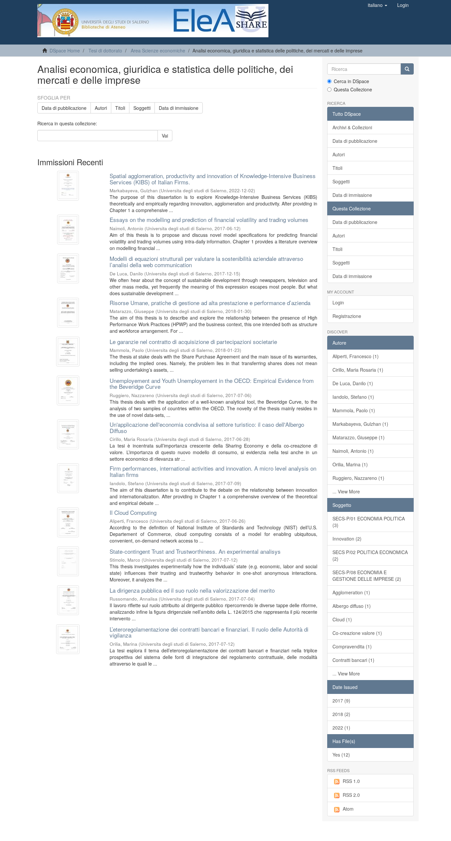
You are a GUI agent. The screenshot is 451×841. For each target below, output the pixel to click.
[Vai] (407, 69)
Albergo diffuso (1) (351, 606)
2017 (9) (341, 700)
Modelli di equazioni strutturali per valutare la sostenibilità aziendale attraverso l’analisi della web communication (206, 261)
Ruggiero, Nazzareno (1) (358, 478)
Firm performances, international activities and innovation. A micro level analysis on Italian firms (213, 471)
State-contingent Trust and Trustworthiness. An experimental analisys (195, 551)
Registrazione (346, 316)
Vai (165, 135)
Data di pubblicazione (64, 108)
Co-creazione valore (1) (357, 633)
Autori (101, 108)
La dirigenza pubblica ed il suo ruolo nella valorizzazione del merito (192, 590)
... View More (346, 491)
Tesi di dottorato (105, 50)
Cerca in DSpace (351, 81)
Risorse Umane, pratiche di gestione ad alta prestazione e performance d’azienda (210, 302)
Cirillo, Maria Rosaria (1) (357, 369)
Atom (348, 808)
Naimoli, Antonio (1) (353, 451)
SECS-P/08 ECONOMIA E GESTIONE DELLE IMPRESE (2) (366, 575)
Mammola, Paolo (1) (353, 410)
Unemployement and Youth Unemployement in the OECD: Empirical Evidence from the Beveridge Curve (212, 383)
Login (338, 302)
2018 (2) (341, 714)
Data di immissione (178, 108)
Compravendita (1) (352, 646)
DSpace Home (65, 50)
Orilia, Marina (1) (350, 464)
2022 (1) (341, 727)
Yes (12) (341, 754)
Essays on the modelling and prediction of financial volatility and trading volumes (209, 219)
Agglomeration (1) (351, 592)
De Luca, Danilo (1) (352, 383)
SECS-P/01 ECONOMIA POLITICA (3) (368, 521)
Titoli (120, 108)
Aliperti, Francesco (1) (355, 356)
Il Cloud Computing (133, 512)
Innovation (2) (347, 538)
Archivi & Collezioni (352, 127)
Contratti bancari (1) (353, 660)
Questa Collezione (353, 89)
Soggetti (142, 108)
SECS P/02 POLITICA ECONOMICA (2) (370, 555)
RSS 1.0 (351, 781)
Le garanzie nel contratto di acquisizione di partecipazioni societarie (193, 341)
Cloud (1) (342, 619)
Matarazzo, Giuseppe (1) (358, 437)
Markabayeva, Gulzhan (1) (360, 424)
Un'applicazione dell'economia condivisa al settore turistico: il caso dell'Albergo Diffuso (207, 427)
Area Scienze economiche (158, 50)
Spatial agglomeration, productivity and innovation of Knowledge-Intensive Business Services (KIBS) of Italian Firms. (213, 178)
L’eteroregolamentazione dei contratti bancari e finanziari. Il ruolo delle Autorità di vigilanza (209, 632)
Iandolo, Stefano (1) (353, 396)
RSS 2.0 (351, 795)
